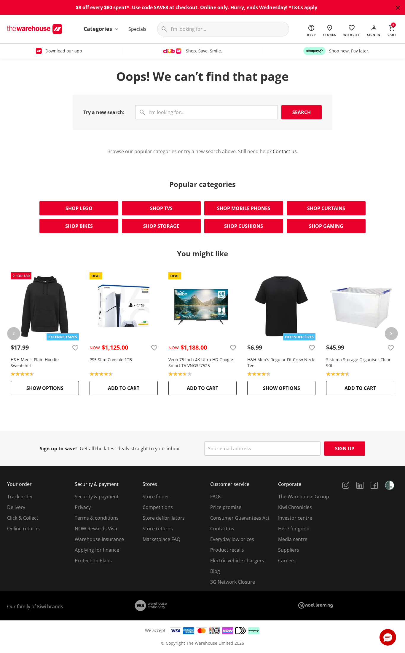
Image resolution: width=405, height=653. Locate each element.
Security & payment (97, 496)
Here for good (294, 528)
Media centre (292, 539)
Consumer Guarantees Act (240, 518)
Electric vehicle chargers (237, 560)
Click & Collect (22, 518)
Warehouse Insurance (99, 539)
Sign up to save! (58, 448)
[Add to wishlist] (75, 347)
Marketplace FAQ (161, 539)
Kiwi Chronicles (295, 507)
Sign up (344, 448)
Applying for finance (97, 550)
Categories (99, 28)
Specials (137, 29)
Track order (20, 496)
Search (301, 112)
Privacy (83, 507)
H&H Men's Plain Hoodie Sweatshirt (35, 362)
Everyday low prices (232, 539)
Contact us (285, 151)
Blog (215, 571)
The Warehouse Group (303, 496)
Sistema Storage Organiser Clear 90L (358, 362)
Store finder (156, 496)
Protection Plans (93, 560)
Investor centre (295, 518)
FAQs (215, 496)
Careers (287, 560)
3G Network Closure (232, 582)
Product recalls (227, 550)
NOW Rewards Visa (96, 528)
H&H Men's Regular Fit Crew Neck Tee (280, 362)
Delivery (16, 507)
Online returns (23, 528)
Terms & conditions (97, 518)
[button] (373, 30)
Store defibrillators (164, 518)
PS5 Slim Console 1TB (111, 359)
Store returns (158, 528)
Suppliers (288, 550)
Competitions (158, 507)
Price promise (225, 507)
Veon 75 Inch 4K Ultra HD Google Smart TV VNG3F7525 (200, 362)
